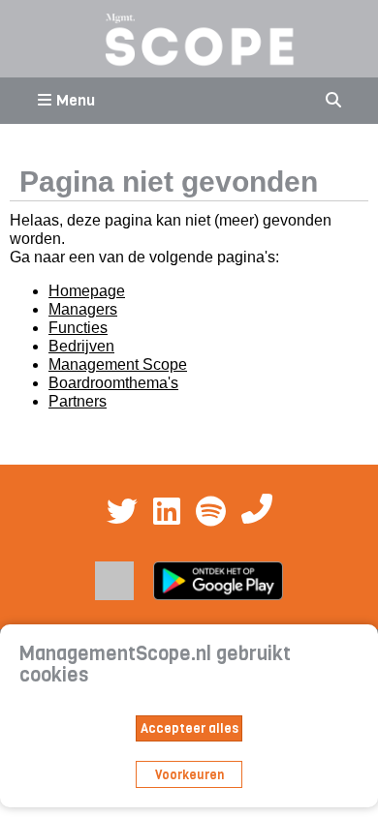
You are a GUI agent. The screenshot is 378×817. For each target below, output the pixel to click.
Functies (78, 327)
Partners (77, 401)
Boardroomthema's (113, 383)
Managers (82, 309)
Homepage (86, 291)
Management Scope (117, 364)
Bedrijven (81, 346)
